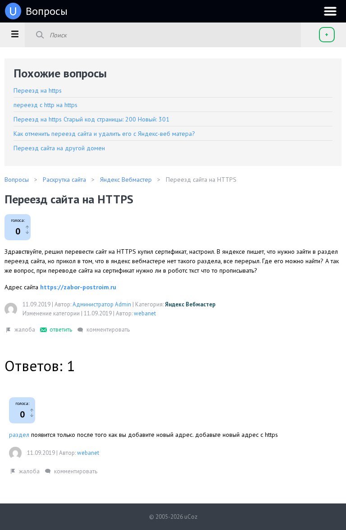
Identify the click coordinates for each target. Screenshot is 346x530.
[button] (15, 33)
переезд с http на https (45, 105)
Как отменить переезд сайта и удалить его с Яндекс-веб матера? (104, 134)
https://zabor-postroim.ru (78, 287)
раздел (19, 435)
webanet (145, 313)
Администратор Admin (102, 304)
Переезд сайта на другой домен (59, 148)
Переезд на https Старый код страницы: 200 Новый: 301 (91, 119)
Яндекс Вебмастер (190, 304)
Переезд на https (38, 90)
